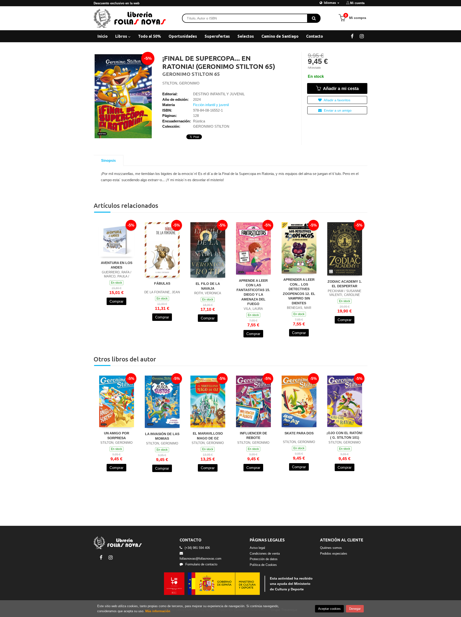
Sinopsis (108, 160)
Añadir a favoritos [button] (336, 100)
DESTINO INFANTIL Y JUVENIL (219, 94)
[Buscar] (314, 18)
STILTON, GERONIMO (181, 83)
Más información (157, 611)
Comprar (116, 301)
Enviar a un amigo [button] (337, 110)
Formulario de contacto (201, 564)
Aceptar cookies (329, 609)
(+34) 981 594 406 (197, 548)
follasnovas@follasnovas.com (200, 558)
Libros (121, 36)
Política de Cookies (263, 565)
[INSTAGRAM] (362, 36)
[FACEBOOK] (352, 36)
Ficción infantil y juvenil (211, 105)
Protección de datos (264, 559)
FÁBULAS (162, 283)
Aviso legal (257, 548)
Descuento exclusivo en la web (117, 3)
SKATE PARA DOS (299, 433)
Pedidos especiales (333, 553)
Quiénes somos (331, 548)
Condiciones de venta (265, 553)
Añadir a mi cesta (340, 88)
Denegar (355, 609)
